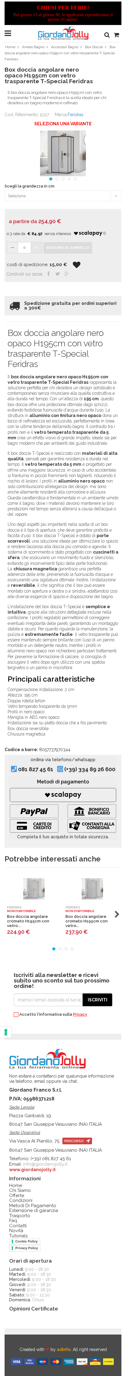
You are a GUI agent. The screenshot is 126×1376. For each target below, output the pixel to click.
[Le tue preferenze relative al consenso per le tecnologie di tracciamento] (6, 1032)
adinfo (64, 1349)
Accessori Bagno (64, 47)
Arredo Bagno (33, 47)
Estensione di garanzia (33, 1210)
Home (10, 47)
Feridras (75, 114)
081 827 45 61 (35, 769)
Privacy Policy (26, 1248)
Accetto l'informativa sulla (52, 1014)
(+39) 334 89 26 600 (89, 769)
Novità (16, 1230)
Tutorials (18, 1236)
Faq (13, 1220)
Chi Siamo (20, 1190)
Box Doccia (94, 47)
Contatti (18, 1225)
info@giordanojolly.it (45, 1164)
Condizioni (20, 1200)
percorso (74, 1141)
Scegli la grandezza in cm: (30, 186)
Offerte (16, 1195)
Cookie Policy (26, 1241)
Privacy (80, 1014)
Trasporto (19, 1215)
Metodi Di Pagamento (32, 1205)
